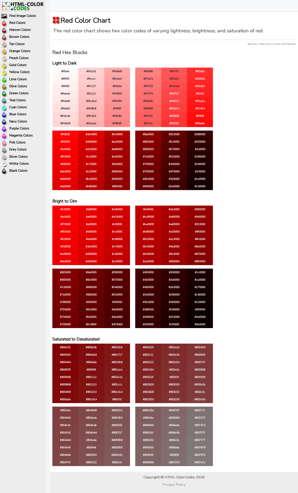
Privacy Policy (174, 484)
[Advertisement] (257, 99)
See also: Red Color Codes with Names (272, 44)
